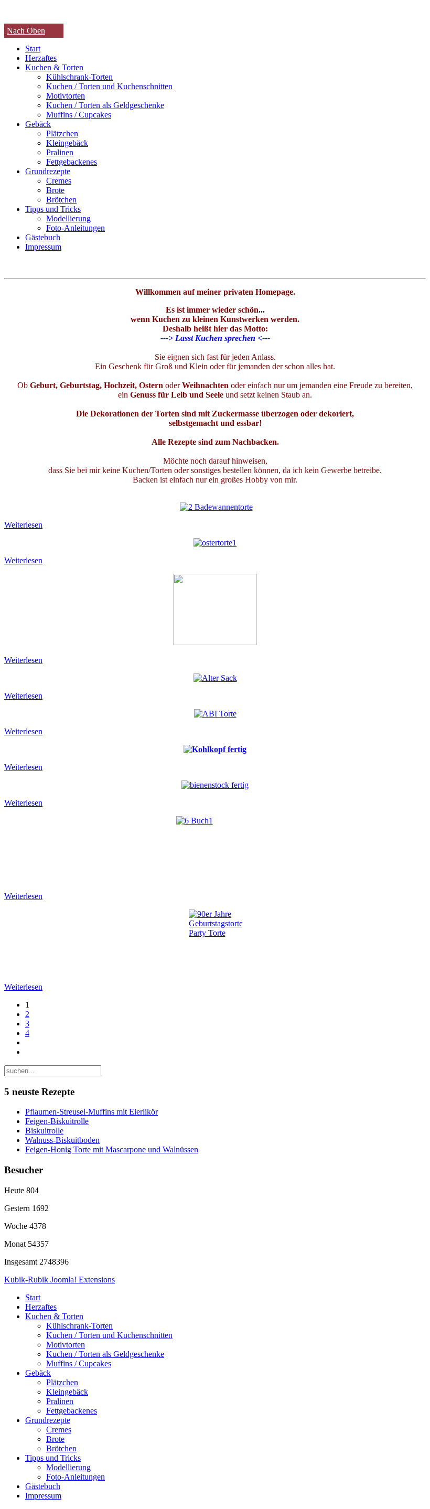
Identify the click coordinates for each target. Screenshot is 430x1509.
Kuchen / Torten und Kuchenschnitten (109, 86)
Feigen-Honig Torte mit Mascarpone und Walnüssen (111, 1149)
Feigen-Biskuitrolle (57, 1121)
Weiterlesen (23, 524)
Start (32, 48)
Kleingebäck (67, 142)
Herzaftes (41, 57)
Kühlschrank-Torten (79, 76)
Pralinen (59, 152)
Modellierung (68, 218)
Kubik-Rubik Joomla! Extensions (59, 1279)
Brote (55, 190)
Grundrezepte (47, 171)
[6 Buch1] (215, 849)
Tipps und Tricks (53, 209)
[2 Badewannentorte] (216, 506)
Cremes (58, 180)
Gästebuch (42, 237)
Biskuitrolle (44, 1130)
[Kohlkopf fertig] (215, 749)
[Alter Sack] (215, 677)
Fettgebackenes (71, 161)
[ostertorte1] (215, 542)
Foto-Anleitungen (75, 227)
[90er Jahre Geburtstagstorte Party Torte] (215, 941)
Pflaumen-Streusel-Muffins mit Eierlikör (91, 1111)
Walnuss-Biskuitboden (62, 1140)
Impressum (43, 246)
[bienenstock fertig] (215, 784)
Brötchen (61, 199)
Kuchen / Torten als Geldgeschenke (105, 105)
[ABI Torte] (215, 713)
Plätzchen (62, 133)
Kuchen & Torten (54, 67)
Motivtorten (65, 95)
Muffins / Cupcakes (78, 114)
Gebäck (38, 124)
